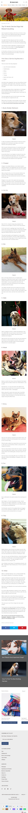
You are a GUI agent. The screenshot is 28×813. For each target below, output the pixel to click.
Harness (13, 5)
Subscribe (5, 743)
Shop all (23, 691)
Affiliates (3, 759)
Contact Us (4, 774)
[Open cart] (26, 2)
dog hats (9, 617)
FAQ (2, 751)
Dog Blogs (4, 777)
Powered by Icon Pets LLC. (14, 799)
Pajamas (23, 5)
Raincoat (9, 5)
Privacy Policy (4, 779)
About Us (3, 772)
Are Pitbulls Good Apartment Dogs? (13, 657)
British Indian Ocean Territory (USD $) (10, 794)
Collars (16, 5)
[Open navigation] (1, 2)
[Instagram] (4, 789)
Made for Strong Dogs (9, 722)
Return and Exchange (6, 755)
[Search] (24, 2)
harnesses (4, 617)
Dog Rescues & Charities (7, 768)
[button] (25, 812)
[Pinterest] (7, 789)
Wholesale (4, 766)
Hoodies (19, 5)
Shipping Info (4, 753)
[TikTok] (10, 789)
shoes (14, 617)
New (2, 5)
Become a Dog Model (6, 770)
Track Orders (4, 757)
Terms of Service (5, 781)
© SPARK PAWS (14, 797)
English (23, 794)
